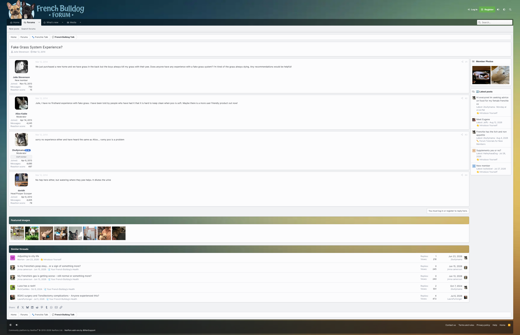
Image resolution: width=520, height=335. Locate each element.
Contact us (451, 325)
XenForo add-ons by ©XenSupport (79, 330)
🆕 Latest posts (484, 91)
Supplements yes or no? (488, 150)
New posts (14, 28)
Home (16, 22)
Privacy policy (483, 325)
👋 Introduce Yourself (50, 259)
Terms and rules (466, 325)
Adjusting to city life (28, 256)
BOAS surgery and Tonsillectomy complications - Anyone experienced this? (58, 295)
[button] (504, 9)
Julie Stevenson (21, 52)
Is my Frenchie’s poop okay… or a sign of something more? (49, 266)
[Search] (510, 9)
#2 (466, 98)
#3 (466, 134)
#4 (466, 175)
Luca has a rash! (26, 285)
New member (483, 165)
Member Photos (484, 61)
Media (73, 22)
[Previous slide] (476, 75)
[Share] (462, 62)
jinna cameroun (24, 269)
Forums (31, 22)
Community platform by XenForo (36, 330)
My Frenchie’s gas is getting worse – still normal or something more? (54, 276)
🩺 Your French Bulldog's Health (63, 269)
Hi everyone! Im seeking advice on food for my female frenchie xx (492, 100)
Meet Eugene (483, 119)
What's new (52, 22)
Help (495, 325)
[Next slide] (506, 75)
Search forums (28, 28)
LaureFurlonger (24, 299)
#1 (466, 62)
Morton (21, 259)
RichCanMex (23, 289)
